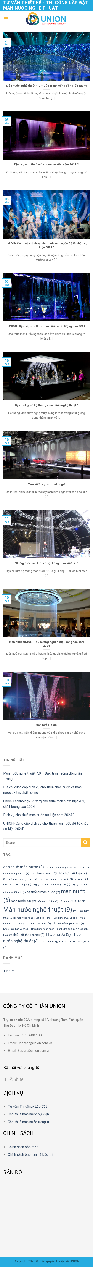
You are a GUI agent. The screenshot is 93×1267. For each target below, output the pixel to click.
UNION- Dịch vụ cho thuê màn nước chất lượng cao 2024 (46, 326)
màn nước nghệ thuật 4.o (31, 918)
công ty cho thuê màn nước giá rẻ (51, 884)
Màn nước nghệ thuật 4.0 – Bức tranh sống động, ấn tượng (46, 85)
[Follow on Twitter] (21, 1079)
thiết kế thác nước (29, 935)
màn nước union (40, 923)
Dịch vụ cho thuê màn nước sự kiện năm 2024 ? (46, 164)
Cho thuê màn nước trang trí (29, 1122)
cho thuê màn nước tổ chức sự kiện (58, 873)
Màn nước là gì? (46, 724)
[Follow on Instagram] (11, 1079)
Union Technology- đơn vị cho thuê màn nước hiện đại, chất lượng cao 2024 (44, 804)
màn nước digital (47, 901)
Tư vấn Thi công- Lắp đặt (27, 1106)
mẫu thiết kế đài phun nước (68, 923)
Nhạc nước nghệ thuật (44, 929)
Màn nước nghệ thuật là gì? (47, 484)
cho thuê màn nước (23, 867)
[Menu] (5, 18)
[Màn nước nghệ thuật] (46, 18)
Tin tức (8, 971)
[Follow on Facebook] (6, 1079)
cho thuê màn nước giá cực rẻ (62, 867)
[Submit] (85, 842)
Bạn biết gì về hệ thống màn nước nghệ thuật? (46, 405)
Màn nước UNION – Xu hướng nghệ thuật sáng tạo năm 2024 (46, 643)
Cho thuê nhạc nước (15, 879)
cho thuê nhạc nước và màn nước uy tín (51, 879)
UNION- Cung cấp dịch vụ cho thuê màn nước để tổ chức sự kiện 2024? (46, 245)
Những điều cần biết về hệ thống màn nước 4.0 (46, 563)
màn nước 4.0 (23, 901)
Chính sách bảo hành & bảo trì (30, 1154)
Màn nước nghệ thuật (37, 909)
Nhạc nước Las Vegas (16, 929)
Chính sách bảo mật (23, 1147)
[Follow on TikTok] (16, 1079)
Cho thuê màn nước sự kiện (28, 1114)
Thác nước (58, 934)
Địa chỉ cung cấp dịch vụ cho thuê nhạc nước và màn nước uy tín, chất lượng (42, 790)
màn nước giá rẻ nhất (72, 901)
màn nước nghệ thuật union (63, 918)
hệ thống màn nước (43, 892)
